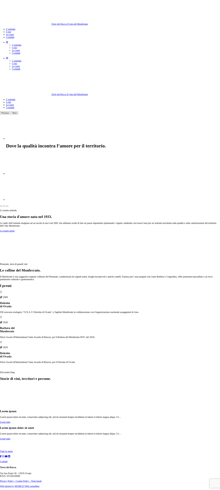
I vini (8, 32)
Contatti (3, 461)
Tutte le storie (6, 451)
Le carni (10, 34)
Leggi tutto (5, 422)
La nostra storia (7, 231)
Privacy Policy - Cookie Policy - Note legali (20, 481)
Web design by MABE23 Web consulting (19, 486)
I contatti (10, 37)
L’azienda (10, 29)
